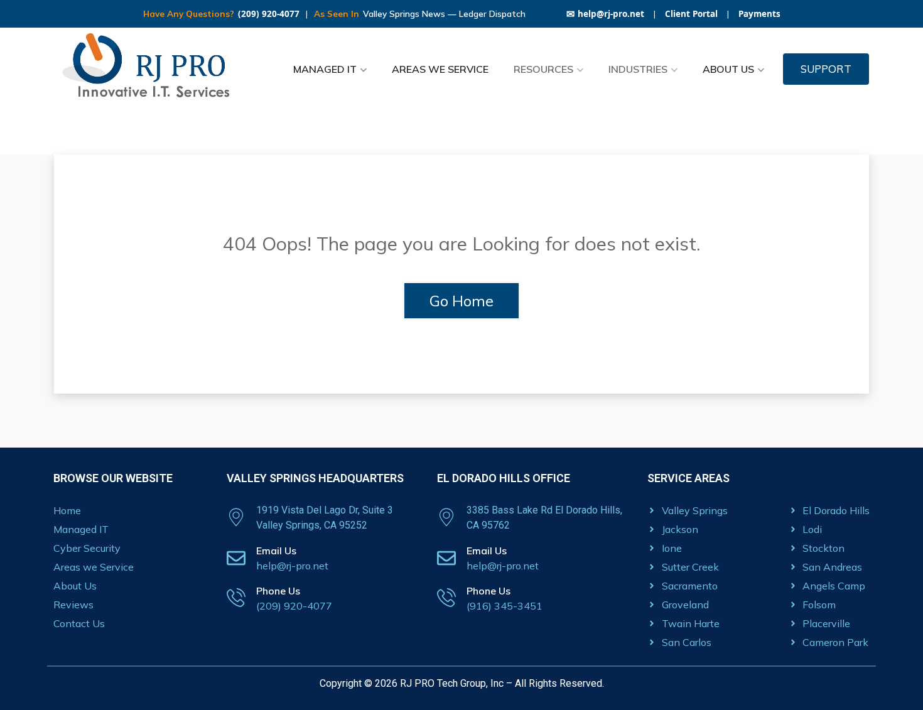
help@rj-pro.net (605, 13)
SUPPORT (826, 68)
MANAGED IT (325, 69)
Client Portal (691, 13)
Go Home (461, 300)
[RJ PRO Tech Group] (150, 69)
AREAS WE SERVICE (440, 69)
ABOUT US (728, 69)
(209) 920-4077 (269, 13)
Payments (759, 13)
